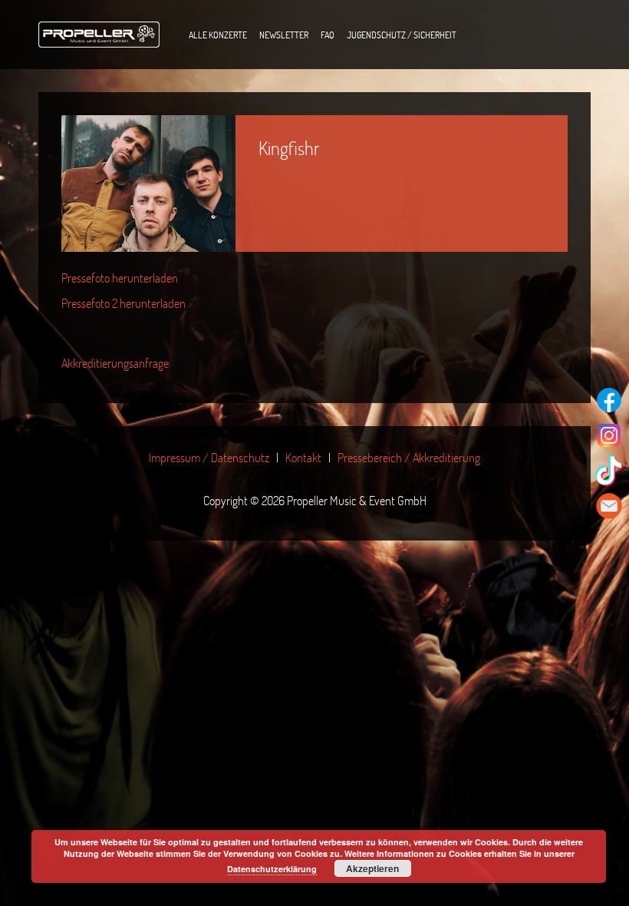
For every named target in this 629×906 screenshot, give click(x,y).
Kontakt (303, 457)
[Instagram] (609, 435)
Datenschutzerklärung (272, 869)
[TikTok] (609, 470)
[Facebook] (609, 400)
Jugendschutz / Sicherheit (401, 34)
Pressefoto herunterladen (119, 277)
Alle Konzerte (218, 34)
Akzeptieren (372, 868)
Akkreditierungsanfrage (115, 363)
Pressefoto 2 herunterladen (123, 303)
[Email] (609, 506)
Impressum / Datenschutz (209, 457)
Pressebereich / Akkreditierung (409, 457)
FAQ (327, 34)
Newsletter (283, 34)
